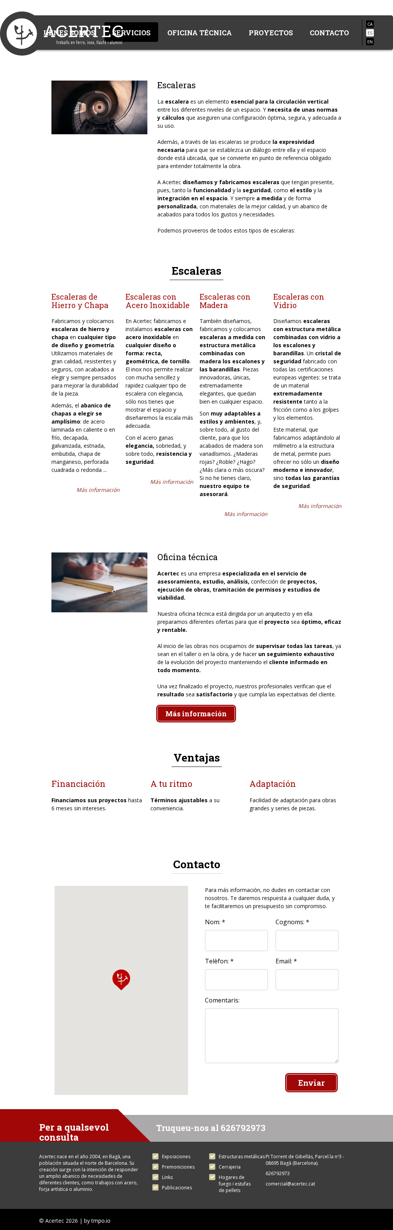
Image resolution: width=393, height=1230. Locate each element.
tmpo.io (101, 1220)
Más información (98, 489)
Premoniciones (178, 1167)
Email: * (286, 961)
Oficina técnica (199, 32)
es (370, 33)
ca (370, 24)
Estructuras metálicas (242, 1156)
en (370, 42)
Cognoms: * (292, 922)
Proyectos (271, 32)
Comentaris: (222, 1000)
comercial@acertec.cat (290, 1184)
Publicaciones (177, 1187)
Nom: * (215, 922)
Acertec (61, 35)
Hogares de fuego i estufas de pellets (235, 1184)
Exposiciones (176, 1156)
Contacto (329, 32)
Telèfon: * (219, 961)
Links (167, 1177)
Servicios (131, 32)
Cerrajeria (230, 1167)
